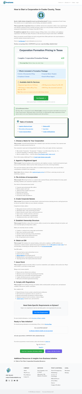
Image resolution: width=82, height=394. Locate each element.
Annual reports (20, 298)
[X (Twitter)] (9, 380)
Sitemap (67, 372)
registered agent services (38, 172)
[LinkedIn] (6, 380)
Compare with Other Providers (53, 351)
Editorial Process (55, 378)
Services (60, 2)
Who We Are (27, 372)
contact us (47, 341)
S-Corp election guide (47, 246)
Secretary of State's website (38, 318)
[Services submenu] (63, 2)
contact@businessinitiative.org (13, 377)
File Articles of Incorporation (26, 129)
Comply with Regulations (49, 131)
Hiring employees (21, 255)
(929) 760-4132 (9, 375)
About (25, 370)
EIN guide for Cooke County (57, 244)
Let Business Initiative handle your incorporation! (41, 331)
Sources (53, 383)
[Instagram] (12, 380)
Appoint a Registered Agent (25, 126)
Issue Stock (45, 129)
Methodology (54, 372)
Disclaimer (67, 370)
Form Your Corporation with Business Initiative (32, 351)
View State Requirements (41, 312)
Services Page (48, 324)
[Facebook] (17, 380)
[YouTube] (14, 380)
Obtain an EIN (46, 126)
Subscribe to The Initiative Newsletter (42, 375)
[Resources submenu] (70, 2)
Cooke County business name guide (42, 157)
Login (77, 2)
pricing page (22, 41)
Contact (73, 2)
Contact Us (26, 377)
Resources (67, 2)
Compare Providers (55, 385)
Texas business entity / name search (46, 154)
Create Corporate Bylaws (25, 131)
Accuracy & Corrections (54, 375)
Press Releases (27, 375)
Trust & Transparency (56, 370)
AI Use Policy (54, 380)
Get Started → (41, 98)
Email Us (41, 347)
